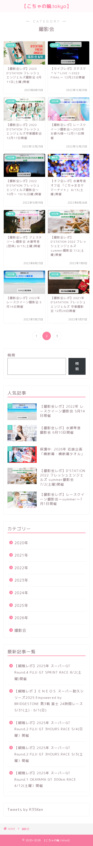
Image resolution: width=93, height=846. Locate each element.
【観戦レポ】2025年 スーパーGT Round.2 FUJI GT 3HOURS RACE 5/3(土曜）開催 (48, 754)
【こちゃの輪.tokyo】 (46, 6)
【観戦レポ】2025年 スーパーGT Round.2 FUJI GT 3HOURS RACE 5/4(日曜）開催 (48, 729)
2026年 (21, 617)
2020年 (21, 542)
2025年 (21, 605)
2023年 (21, 580)
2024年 (21, 592)
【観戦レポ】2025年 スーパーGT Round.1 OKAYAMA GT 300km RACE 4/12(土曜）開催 (45, 779)
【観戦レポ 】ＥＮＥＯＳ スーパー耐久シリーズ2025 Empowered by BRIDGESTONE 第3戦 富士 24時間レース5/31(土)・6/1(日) (49, 700)
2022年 (21, 567)
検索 (11, 355)
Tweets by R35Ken (25, 809)
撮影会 (20, 630)
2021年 (21, 555)
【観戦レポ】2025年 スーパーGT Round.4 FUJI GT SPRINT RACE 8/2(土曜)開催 (48, 672)
